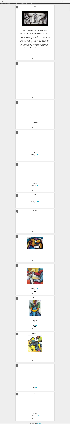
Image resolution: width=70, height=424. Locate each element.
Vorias (34, 297)
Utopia (34, 63)
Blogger (37, 423)
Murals (12, 3)
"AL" (34, 163)
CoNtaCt (31, 3)
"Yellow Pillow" (34, 333)
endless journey (34, 131)
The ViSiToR (34, 194)
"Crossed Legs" (34, 210)
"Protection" (34, 365)
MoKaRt (5, 3)
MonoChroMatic (9, 3)
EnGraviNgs (15, 3)
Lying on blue (34, 236)
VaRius (18, 3)
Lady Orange (34, 101)
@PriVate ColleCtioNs (22, 3)
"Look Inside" (34, 393)
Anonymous (39, 55)
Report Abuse (40, 423)
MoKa (38, 154)
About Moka (27, 3)
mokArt (36, 155)
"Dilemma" (34, 6)
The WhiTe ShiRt (34, 265)
